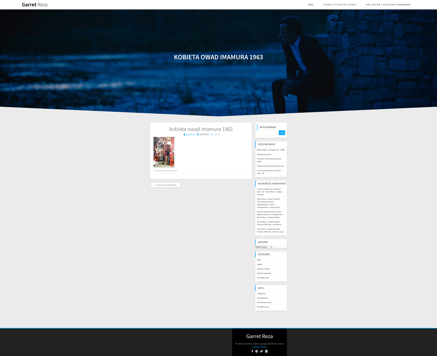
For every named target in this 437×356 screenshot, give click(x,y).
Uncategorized (263, 277)
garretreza (190, 134)
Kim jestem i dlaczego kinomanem (388, 4)
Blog (259, 260)
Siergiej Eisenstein (264, 154)
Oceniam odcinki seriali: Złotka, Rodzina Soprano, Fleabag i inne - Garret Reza (270, 214)
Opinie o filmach (263, 269)
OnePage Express (259, 346)
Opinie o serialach (264, 273)
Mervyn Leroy (278, 232)
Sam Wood (277, 224)
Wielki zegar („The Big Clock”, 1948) (271, 150)
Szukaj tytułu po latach (339, 4)
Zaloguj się (261, 293)
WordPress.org (263, 307)
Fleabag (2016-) (274, 217)
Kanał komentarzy (264, 302)
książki (259, 264)
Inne (311, 4)
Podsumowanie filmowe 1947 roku (270, 166)
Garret (35, 4)
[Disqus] (201, 220)
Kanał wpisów (262, 298)
